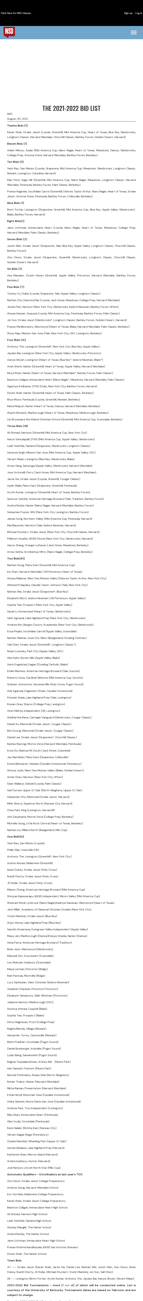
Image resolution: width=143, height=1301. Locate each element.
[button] (133, 32)
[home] (9, 32)
